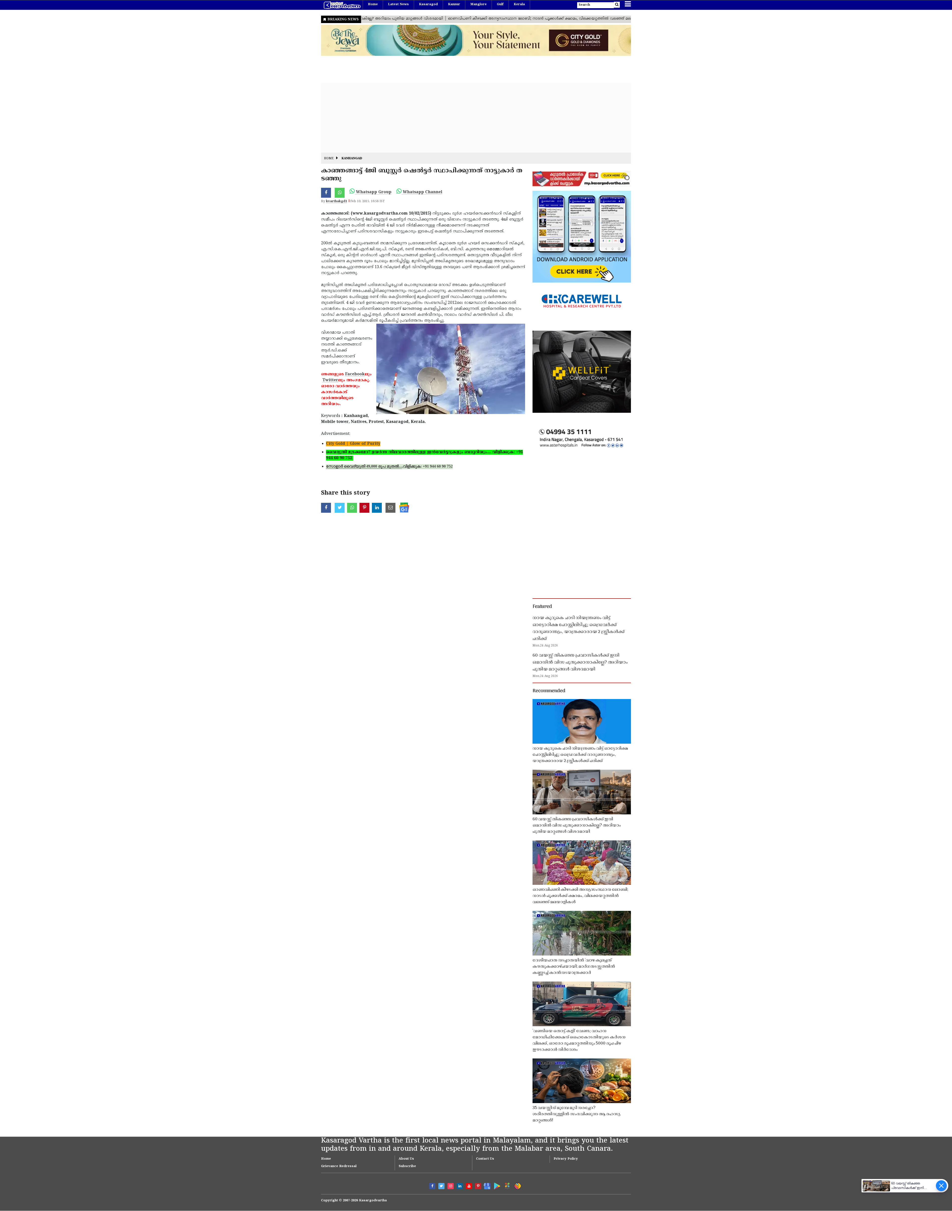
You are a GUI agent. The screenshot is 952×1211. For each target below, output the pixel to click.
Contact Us (485, 1159)
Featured (542, 607)
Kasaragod (428, 4)
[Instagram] (450, 1186)
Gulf (500, 4)
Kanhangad (352, 158)
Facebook (355, 374)
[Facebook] (432, 1186)
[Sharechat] (517, 1185)
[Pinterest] (478, 1186)
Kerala (519, 4)
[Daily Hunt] (506, 1185)
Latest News (398, 4)
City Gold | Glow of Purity (353, 443)
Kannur (454, 4)
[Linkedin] (460, 1186)
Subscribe (407, 1166)
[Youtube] (469, 1186)
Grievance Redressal (339, 1166)
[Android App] (496, 1185)
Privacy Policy (566, 1159)
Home (373, 4)
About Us (406, 1159)
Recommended (549, 691)
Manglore (478, 4)
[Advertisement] (470, 118)
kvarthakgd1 (336, 201)
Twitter (330, 380)
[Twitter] (441, 1186)
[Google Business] (485, 1185)
